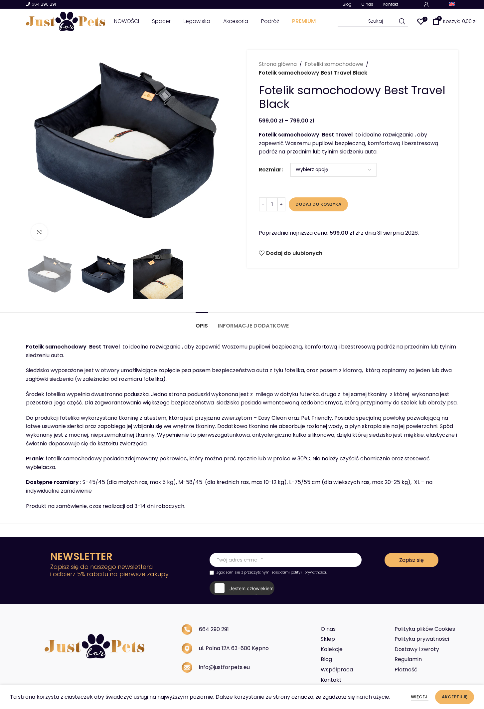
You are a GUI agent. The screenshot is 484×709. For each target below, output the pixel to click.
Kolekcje (332, 649)
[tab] (202, 322)
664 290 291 (44, 4)
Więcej (419, 697)
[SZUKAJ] (402, 21)
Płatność (406, 669)
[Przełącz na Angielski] (451, 4)
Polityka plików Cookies (425, 629)
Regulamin (408, 659)
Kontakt (331, 680)
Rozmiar (270, 169)
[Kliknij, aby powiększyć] (39, 232)
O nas (328, 629)
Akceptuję (454, 697)
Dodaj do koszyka (318, 204)
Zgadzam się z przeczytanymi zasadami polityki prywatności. (271, 572)
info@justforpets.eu (224, 667)
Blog (326, 659)
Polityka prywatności (422, 639)
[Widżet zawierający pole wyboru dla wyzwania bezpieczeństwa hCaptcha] (241, 588)
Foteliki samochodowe (334, 64)
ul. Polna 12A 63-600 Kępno (234, 648)
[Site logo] (65, 21)
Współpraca (337, 669)
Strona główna (278, 64)
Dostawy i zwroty (417, 649)
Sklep (328, 639)
